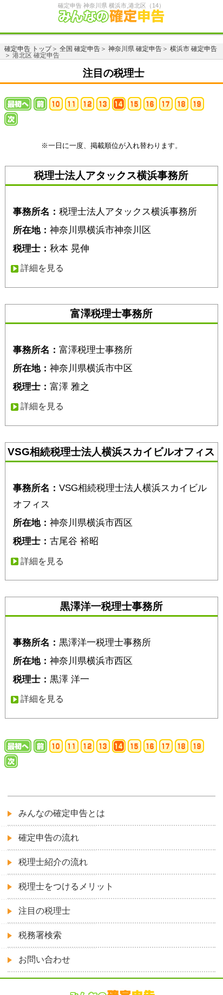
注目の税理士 (44, 910)
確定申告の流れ (48, 837)
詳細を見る (42, 268)
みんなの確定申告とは (61, 813)
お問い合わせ (44, 959)
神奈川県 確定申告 (135, 49)
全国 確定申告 (80, 49)
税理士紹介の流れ (53, 862)
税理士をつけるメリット (66, 886)
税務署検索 (40, 935)
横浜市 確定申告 (193, 49)
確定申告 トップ (27, 49)
